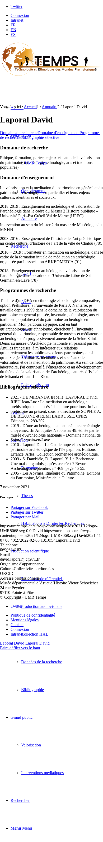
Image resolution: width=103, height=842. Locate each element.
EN (13, 29)
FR (13, 25)
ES (13, 34)
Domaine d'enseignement (58, 132)
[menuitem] (57, 15)
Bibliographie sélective (40, 137)
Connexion (20, 15)
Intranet (17, 20)
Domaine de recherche (19, 132)
